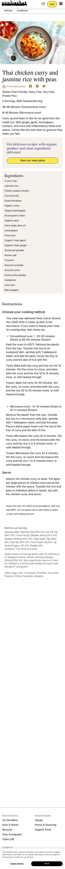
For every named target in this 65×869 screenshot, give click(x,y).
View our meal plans (32, 160)
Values (39, 820)
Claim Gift (8, 839)
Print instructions (15, 86)
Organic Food (43, 829)
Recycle (7, 829)
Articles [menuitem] (8, 10)
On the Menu (10, 820)
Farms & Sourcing (45, 824)
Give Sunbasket (11, 834)
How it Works (10, 824)
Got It (47, 863)
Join (52, 4)
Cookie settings (16, 864)
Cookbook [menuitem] (22, 10)
